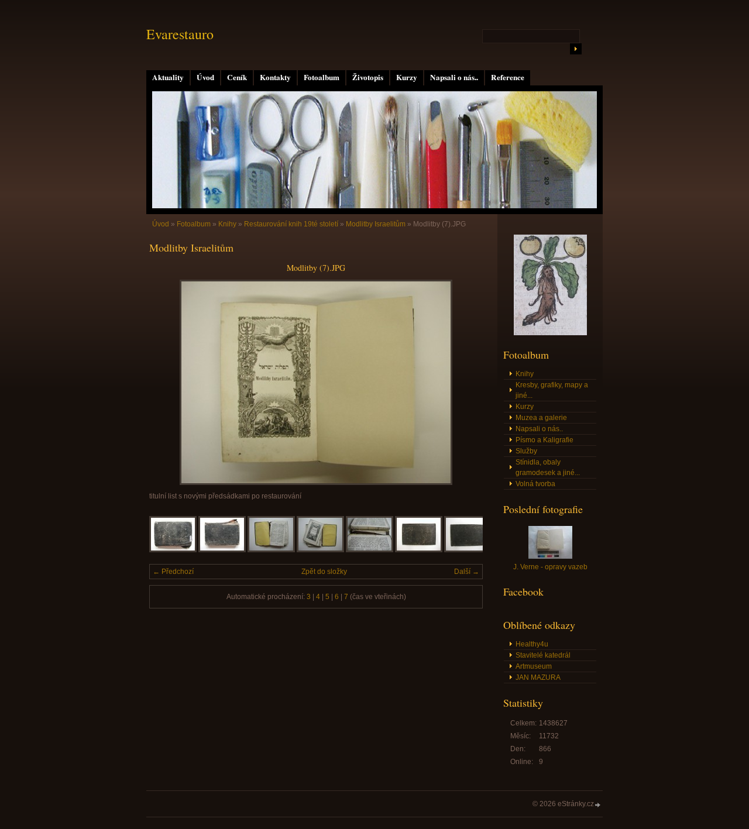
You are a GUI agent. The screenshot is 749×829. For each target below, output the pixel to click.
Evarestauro (180, 34)
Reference (507, 77)
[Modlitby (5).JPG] (418, 550)
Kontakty (275, 77)
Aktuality (168, 77)
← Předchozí (173, 571)
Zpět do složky (324, 571)
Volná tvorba (535, 484)
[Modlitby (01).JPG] (173, 550)
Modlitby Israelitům (376, 224)
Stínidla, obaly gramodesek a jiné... (548, 467)
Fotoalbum (321, 77)
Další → (466, 571)
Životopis (367, 77)
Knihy (227, 224)
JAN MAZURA (538, 677)
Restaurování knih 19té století (291, 224)
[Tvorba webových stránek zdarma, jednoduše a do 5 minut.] (598, 804)
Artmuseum (534, 666)
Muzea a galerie (541, 418)
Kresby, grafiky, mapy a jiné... (552, 390)
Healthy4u (532, 644)
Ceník (237, 77)
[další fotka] (464, 382)
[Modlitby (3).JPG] (320, 550)
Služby (526, 451)
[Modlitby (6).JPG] (468, 550)
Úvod (205, 77)
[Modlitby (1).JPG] (222, 550)
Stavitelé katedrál (543, 655)
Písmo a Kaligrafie (544, 440)
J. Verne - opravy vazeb (550, 567)
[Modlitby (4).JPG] (369, 550)
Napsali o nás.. (454, 77)
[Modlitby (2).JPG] (271, 550)
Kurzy (406, 77)
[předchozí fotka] (168, 382)
